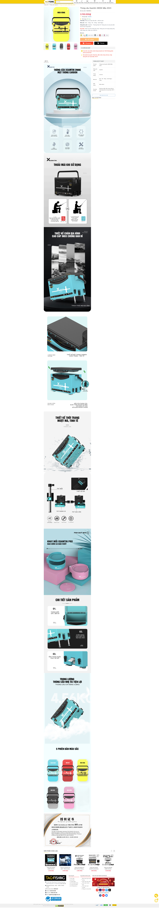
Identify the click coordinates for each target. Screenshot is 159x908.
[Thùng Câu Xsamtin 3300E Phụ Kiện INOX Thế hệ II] (93, 863)
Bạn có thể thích (96, 97)
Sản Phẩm (81, 2)
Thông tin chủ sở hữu (86, 888)
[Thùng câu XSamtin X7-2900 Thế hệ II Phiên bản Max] (79, 863)
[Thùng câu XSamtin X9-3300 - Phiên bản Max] (65, 863)
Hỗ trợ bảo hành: (52, 888)
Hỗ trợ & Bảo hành (94, 2)
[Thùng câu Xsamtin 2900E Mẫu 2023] (61, 24)
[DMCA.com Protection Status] (59, 905)
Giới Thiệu (76, 2)
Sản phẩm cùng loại (51, 851)
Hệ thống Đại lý (110, 2)
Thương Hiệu (87, 2)
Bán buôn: (51, 892)
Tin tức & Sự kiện (102, 2)
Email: (53, 894)
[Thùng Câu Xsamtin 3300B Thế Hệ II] (50, 863)
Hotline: (51, 890)
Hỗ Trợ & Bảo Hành (74, 882)
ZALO (106, 895)
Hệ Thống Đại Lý (73, 885)
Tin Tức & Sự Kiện (74, 884)
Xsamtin (89, 16)
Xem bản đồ (63, 883)
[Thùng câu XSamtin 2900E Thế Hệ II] (108, 863)
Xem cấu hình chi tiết (104, 95)
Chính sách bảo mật (86, 881)
